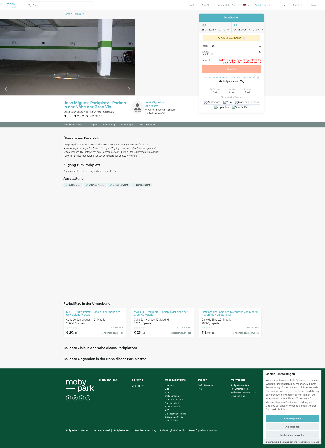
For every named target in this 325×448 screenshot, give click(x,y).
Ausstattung (109, 124)
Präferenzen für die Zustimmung (174, 418)
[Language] (246, 5)
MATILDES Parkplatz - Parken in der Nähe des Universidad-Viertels (93, 313)
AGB (167, 410)
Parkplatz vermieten (264, 5)
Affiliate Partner (172, 406)
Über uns (169, 385)
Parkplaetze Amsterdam (77, 430)
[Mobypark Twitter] (75, 398)
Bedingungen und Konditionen (295, 442)
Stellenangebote (173, 396)
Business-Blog (238, 396)
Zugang (93, 124)
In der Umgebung (147, 124)
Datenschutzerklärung (175, 413)
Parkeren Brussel (101, 430)
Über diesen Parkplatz (73, 124)
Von (204, 24)
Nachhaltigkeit (172, 403)
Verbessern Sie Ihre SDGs (243, 392)
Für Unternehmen (239, 389)
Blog (167, 389)
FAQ (200, 389)
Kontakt (315, 442)
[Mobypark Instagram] (88, 398)
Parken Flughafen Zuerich (172, 430)
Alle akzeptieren (292, 418)
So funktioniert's (205, 385)
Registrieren (298, 5)
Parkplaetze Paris (122, 430)
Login (313, 5)
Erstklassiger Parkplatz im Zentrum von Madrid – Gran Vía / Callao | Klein (230, 313)
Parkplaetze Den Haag (145, 430)
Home (66, 13)
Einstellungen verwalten (292, 435)
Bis (235, 24)
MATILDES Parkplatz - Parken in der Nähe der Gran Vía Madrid (160, 313)
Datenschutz (272, 442)
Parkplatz (78, 13)
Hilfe (167, 392)
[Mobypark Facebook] (68, 398)
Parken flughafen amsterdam (203, 430)
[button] (10, 57)
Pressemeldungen (174, 399)
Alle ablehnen (292, 426)
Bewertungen (127, 124)
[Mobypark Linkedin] (81, 398)
